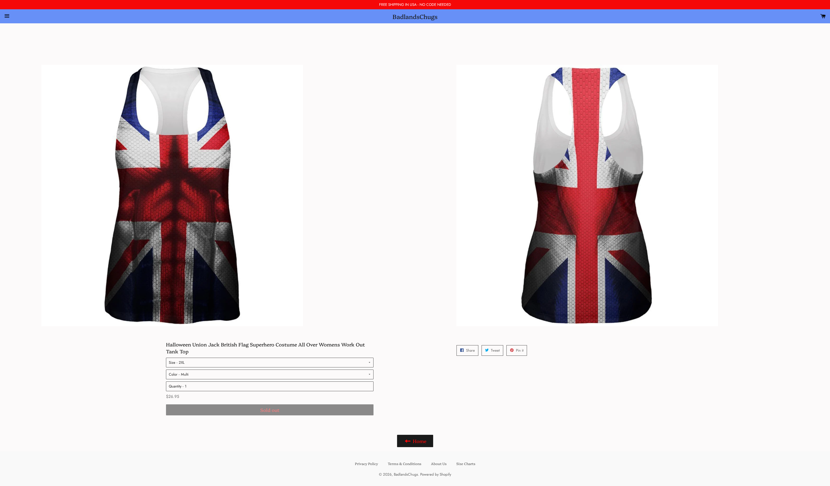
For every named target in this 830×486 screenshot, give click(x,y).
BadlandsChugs (415, 16)
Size (172, 362)
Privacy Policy (366, 463)
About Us (439, 463)
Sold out (269, 410)
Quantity (175, 386)
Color (173, 374)
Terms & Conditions (404, 463)
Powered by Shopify (435, 474)
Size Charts (465, 463)
